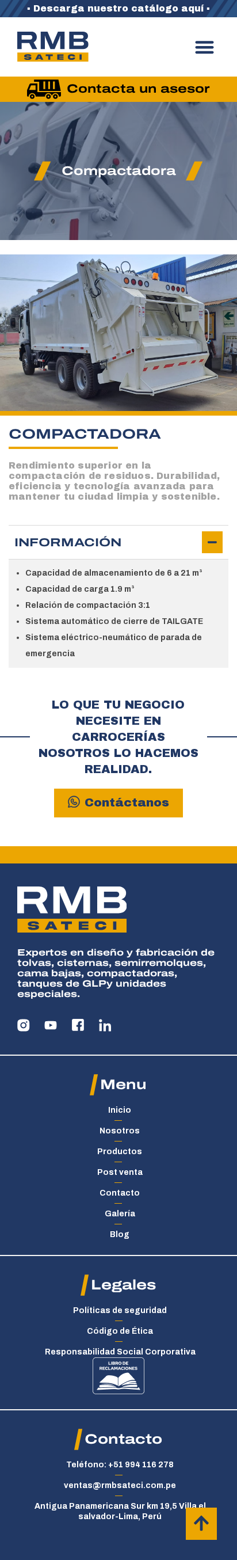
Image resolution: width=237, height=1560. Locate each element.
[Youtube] (50, 1025)
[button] (205, 47)
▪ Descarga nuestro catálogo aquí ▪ (118, 8)
